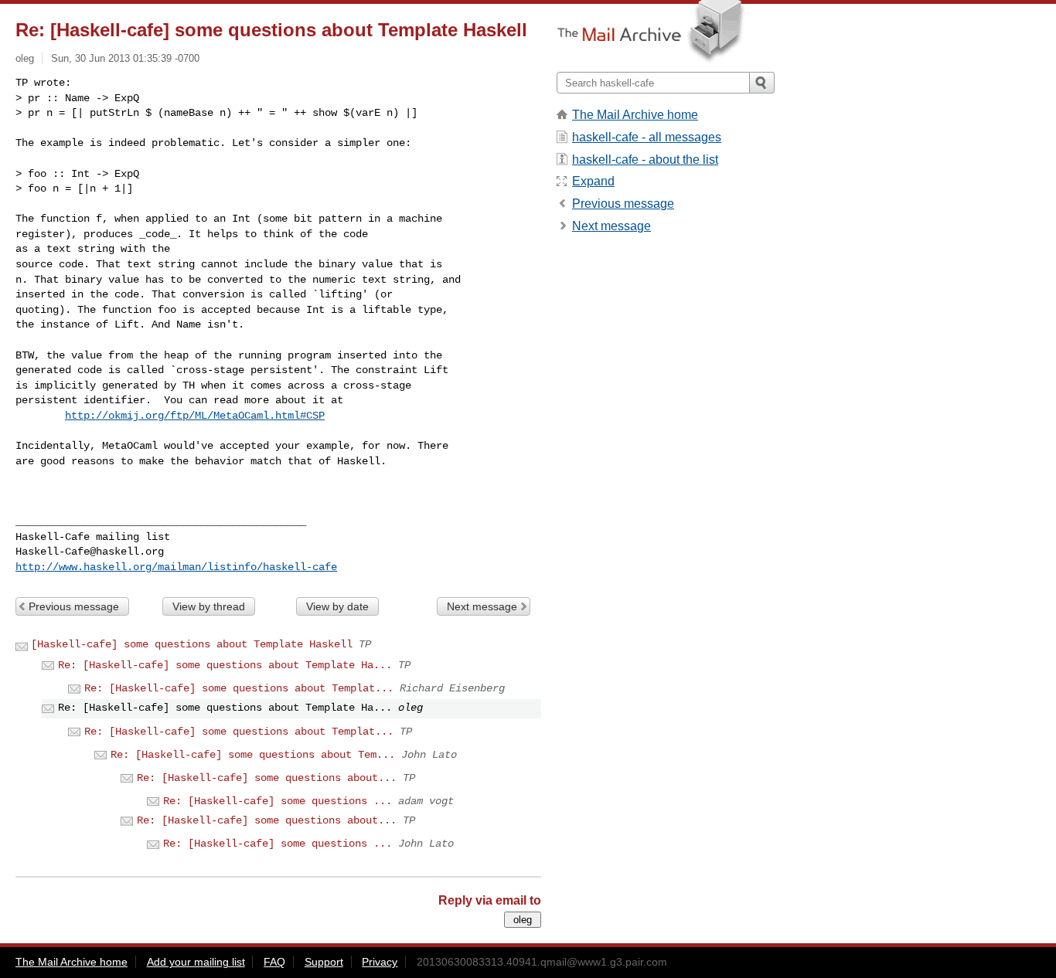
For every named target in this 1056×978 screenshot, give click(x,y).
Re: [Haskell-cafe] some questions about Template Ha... (225, 665)
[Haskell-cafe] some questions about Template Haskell (192, 644)
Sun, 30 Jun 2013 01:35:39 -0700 (125, 58)
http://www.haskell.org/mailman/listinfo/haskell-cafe (176, 567)
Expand (593, 181)
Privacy (379, 962)
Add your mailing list (196, 962)
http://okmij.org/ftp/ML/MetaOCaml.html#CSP (195, 415)
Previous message (74, 606)
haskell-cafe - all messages (646, 137)
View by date (337, 606)
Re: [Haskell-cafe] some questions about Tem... (253, 755)
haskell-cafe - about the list (645, 159)
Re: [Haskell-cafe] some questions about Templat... (238, 688)
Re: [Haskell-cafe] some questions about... (267, 778)
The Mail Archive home (635, 114)
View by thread (208, 606)
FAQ (274, 962)
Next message (482, 606)
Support (324, 962)
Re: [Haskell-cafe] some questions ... (277, 801)
